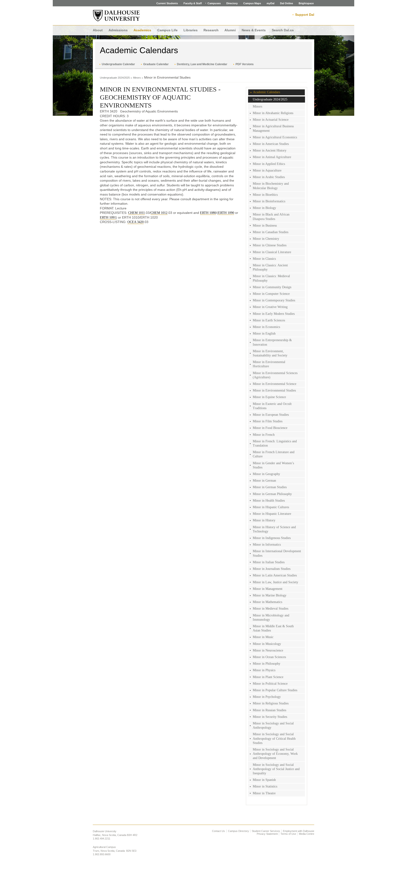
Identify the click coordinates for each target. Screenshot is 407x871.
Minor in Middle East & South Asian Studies (273, 628)
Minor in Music (263, 637)
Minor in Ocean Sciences (269, 657)
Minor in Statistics (265, 786)
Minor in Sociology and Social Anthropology (273, 725)
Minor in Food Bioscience (270, 428)
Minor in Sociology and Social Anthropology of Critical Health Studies (274, 738)
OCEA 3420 (135, 222)
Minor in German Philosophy (272, 494)
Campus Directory (238, 831)
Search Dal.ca (283, 30)
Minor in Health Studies (269, 500)
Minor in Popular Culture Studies (275, 690)
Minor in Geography (266, 474)
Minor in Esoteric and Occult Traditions (272, 406)
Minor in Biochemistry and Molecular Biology (271, 186)
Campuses (214, 3)
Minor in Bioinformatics (269, 201)
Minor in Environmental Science (274, 384)
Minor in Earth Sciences (269, 320)
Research (211, 30)
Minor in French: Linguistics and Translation (275, 443)
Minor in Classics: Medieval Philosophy (271, 278)
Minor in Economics (266, 327)
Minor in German (264, 480)
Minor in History (264, 520)
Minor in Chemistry (266, 238)
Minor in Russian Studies (269, 710)
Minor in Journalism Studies (271, 569)
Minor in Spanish (264, 780)
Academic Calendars (139, 50)
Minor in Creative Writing (270, 307)
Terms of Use (288, 833)
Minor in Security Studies (270, 717)
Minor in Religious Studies (271, 703)
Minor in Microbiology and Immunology (271, 617)
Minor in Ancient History (269, 150)
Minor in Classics (264, 258)
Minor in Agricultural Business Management (273, 128)
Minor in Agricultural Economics (275, 137)
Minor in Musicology (267, 644)
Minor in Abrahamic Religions (273, 113)
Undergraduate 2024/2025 (115, 77)
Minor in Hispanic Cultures (271, 507)
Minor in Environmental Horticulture (269, 364)
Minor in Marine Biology (269, 595)
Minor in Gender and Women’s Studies (273, 465)
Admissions (118, 30)
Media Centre (306, 833)
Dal (270, 3)
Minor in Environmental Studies (274, 390)
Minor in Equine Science (269, 397)
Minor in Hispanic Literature (272, 513)
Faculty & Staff (192, 3)
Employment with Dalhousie (298, 831)
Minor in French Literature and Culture (273, 454)
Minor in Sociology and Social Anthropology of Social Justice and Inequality (276, 769)
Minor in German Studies (270, 487)
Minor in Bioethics (265, 194)
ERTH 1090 (226, 213)
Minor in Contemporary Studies (274, 300)
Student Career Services (266, 831)
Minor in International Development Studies (277, 553)
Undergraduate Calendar (118, 64)
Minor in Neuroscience (268, 650)
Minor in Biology (264, 208)
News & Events (254, 30)
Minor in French (264, 434)
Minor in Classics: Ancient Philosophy (270, 267)
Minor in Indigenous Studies (272, 538)
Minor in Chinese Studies (269, 245)
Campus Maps (252, 3)
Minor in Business (265, 225)
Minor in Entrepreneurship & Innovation (272, 342)
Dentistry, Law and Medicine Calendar (202, 64)
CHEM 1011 (136, 213)
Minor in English (264, 333)
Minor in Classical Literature (272, 252)
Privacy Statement (267, 833)
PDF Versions (245, 64)
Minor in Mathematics (267, 602)
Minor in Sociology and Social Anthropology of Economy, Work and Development (275, 754)
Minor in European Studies (271, 414)
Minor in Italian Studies (269, 562)
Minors (137, 77)
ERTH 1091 (108, 217)
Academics (142, 30)
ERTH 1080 (208, 213)
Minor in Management (267, 589)
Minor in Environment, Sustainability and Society (270, 353)
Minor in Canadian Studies (270, 232)
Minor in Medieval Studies (270, 608)
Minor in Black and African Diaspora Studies (271, 216)
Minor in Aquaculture (267, 170)
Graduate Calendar (156, 64)
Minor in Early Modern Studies (274, 314)
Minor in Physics (264, 670)
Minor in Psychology (267, 697)
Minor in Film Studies (267, 421)
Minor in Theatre (264, 793)
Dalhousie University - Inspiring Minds (116, 16)
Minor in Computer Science (271, 294)
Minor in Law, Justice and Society (275, 582)
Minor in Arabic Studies (269, 177)
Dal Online (286, 3)
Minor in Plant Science (268, 677)
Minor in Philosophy (266, 663)
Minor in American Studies (271, 144)
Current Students (167, 3)
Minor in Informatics (267, 544)
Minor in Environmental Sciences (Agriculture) (275, 375)
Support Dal (304, 14)
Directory (232, 3)
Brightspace (306, 3)
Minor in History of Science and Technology (274, 529)
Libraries (190, 30)
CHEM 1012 (159, 213)
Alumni (230, 30)
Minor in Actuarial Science (271, 119)
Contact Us (218, 831)
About (98, 30)
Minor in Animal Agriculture (272, 157)
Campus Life (167, 30)
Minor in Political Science (270, 683)
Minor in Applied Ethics (269, 164)
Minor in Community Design (272, 287)
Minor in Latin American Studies (275, 575)
